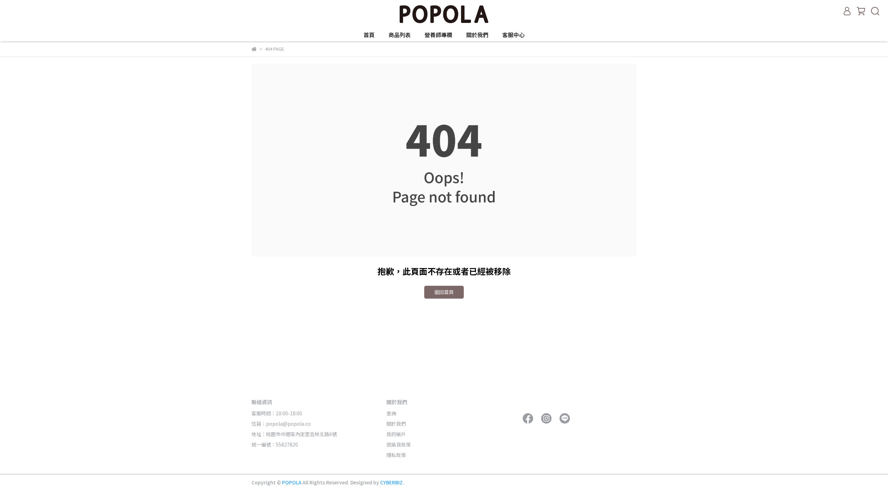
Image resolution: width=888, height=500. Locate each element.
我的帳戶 (396, 434)
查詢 (391, 413)
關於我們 (477, 35)
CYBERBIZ (391, 482)
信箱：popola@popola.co (281, 423)
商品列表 (399, 35)
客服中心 (513, 35)
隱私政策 (396, 454)
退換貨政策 (398, 444)
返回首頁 (444, 292)
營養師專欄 (438, 35)
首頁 (369, 35)
